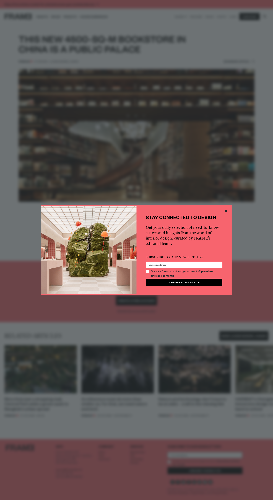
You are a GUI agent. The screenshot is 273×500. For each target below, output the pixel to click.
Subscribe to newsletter (184, 282)
